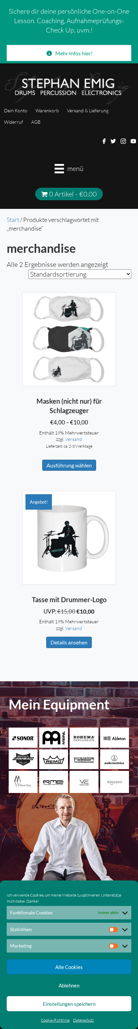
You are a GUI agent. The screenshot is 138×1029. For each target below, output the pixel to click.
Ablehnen (69, 985)
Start (13, 219)
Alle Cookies (69, 967)
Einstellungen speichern (69, 1004)
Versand (73, 439)
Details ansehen (69, 642)
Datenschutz (83, 1020)
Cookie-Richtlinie (55, 1020)
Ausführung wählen (69, 465)
